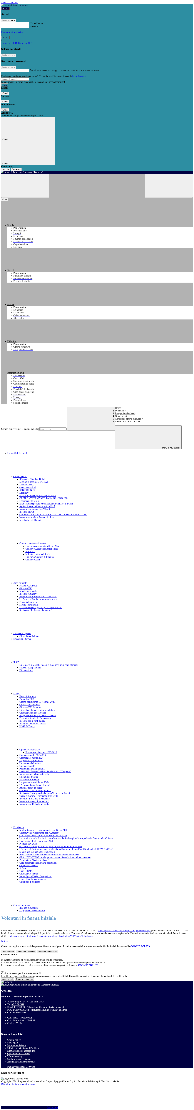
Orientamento (122, 416)
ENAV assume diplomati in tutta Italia (37, 495)
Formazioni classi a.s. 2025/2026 (41, 752)
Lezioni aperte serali (29, 501)
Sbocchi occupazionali (30, 667)
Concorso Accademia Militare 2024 (42, 546)
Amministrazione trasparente (21, 1061)
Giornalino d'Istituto (28, 636)
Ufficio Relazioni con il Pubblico (23, 1048)
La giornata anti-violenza (31, 760)
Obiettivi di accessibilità (18, 1053)
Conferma (16, 169)
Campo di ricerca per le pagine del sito (19, 429)
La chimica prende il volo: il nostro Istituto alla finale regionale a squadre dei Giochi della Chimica (66, 838)
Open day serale (27, 766)
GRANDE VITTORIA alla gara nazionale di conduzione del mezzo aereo (54, 857)
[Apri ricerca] (169, 186)
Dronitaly (23, 492)
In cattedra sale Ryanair (30, 520)
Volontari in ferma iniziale (37, 554)
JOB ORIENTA (27, 490)
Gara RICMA (26, 871)
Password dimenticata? (12, 32)
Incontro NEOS (27, 512)
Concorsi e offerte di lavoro (128, 418)
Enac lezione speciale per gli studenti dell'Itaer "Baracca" (46, 503)
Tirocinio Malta (26, 484)
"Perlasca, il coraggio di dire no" (34, 785)
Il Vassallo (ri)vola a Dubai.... (33, 479)
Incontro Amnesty (28, 594)
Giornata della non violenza (32, 712)
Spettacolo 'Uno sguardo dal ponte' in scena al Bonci (44, 793)
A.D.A (22, 868)
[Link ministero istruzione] (14, 5)
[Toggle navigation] (25, 186)
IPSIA (16, 662)
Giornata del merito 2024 (31, 757)
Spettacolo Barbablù (29, 779)
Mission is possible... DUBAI (33, 482)
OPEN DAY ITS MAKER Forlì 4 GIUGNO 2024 (43, 498)
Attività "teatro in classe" (31, 787)
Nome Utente (36, 23)
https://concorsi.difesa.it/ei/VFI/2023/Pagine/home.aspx (124, 930)
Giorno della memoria (29, 704)
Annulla (5, 169)
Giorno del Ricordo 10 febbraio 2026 (37, 702)
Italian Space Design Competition (35, 876)
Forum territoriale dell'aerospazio (35, 718)
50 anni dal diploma (28, 777)
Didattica (119, 410)
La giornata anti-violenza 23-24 (34, 782)
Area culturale (20, 583)
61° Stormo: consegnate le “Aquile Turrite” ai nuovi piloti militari (50, 846)
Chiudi (5, 93)
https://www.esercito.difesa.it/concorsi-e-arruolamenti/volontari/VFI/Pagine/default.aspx (51, 936)
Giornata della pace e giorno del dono (37, 710)
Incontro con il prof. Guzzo (32, 721)
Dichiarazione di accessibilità (21, 1050)
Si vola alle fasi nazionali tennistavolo (37, 852)
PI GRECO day (27, 726)
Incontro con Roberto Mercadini (34, 804)
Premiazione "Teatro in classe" (34, 860)
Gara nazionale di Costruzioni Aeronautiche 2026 (43, 835)
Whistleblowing (14, 1056)
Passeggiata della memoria (32, 768)
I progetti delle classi (125, 413)
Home (118, 408)
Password (34, 26)
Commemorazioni (22, 905)
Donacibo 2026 (26, 699)
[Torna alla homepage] (97, 172)
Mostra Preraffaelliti (28, 604)
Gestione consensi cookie (19, 1059)
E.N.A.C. (30, 551)
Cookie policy (14, 1040)
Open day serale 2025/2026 (32, 755)
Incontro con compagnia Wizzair (34, 509)
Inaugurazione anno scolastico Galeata (37, 715)
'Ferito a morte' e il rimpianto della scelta (38, 796)
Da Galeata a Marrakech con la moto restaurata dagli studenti (48, 665)
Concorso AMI (32, 559)
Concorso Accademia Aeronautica (41, 548)
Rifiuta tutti (26, 952)
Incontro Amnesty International (34, 801)
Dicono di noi (26, 670)
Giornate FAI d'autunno (30, 707)
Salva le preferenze (24, 979)
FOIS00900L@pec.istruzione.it (40, 1009)
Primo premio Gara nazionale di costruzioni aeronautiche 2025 (49, 854)
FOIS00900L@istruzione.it (39, 1007)
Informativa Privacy (16, 1045)
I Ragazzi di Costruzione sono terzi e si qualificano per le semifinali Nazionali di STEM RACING (66, 849)
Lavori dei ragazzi (22, 633)
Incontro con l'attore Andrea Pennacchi (38, 596)
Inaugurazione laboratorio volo (34, 774)
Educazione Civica (22, 639)
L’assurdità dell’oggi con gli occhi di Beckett (40, 607)
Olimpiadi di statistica (29, 882)
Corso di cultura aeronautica (32, 879)
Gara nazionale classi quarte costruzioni (38, 862)
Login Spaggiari (79, 76)
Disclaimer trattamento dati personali (18, 1084)
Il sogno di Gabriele (28, 908)
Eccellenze (18, 827)
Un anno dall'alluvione (30, 763)
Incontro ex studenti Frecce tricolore (36, 517)
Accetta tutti (47, 952)
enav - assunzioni (27, 487)
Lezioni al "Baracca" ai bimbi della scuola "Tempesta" (45, 771)
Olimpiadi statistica (28, 865)
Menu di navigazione (171, 448)
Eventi (16, 693)
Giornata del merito (28, 873)
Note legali (12, 1042)
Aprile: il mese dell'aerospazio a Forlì (37, 506)
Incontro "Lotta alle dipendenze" (35, 798)
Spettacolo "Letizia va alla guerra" (35, 610)
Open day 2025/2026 (29, 749)
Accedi (5, 8)
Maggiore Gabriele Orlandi (32, 910)
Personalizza (8, 952)
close (4, 199)
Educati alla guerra (28, 602)
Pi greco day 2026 (28, 843)
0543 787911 (18, 1004)
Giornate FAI (25, 588)
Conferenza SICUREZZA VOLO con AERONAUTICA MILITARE (53, 514)
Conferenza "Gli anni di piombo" (35, 790)
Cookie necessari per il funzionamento (19, 973)
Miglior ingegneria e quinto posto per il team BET (43, 830)
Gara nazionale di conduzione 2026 (36, 841)
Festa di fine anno (27, 696)
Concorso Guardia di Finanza (39, 557)
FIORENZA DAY (28, 585)
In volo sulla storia (28, 591)
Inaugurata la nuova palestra (32, 723)
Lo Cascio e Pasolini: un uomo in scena (38, 599)
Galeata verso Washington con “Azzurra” (39, 833)
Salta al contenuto (9, 2)
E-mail (33, 70)
